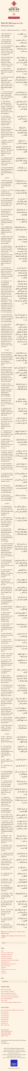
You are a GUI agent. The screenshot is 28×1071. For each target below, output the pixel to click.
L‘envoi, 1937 (4, 973)
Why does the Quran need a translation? (9, 995)
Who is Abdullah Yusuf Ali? (7, 998)
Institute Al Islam (4, 1035)
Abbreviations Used (5, 962)
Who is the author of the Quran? (7, 991)
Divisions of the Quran (5, 965)
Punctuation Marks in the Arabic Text (8, 963)
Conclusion (3, 971)
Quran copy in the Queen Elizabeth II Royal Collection (12, 1010)
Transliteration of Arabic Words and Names (10, 960)
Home (2, 950)
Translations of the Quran (6, 956)
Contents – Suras (8, 969)
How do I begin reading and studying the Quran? (11, 1002)
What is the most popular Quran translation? (10, 996)
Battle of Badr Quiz (5, 1024)
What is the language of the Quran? (8, 993)
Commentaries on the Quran (6, 954)
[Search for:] (14, 942)
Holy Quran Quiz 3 (5, 1015)
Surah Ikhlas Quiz (4, 1019)
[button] (14, 14)
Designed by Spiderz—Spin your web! (14, 1068)
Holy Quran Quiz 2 (5, 1013)
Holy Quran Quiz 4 (5, 1017)
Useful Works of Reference (7, 958)
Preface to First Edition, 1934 (7, 952)
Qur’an (14, 9)
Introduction (3, 967)
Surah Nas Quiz (4, 1023)
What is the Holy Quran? (6, 989)
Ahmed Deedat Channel (6, 1032)
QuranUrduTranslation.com (6, 1031)
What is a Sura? (4, 1000)
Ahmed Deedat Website (6, 1034)
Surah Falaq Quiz (4, 1021)
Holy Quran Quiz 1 (5, 1012)
